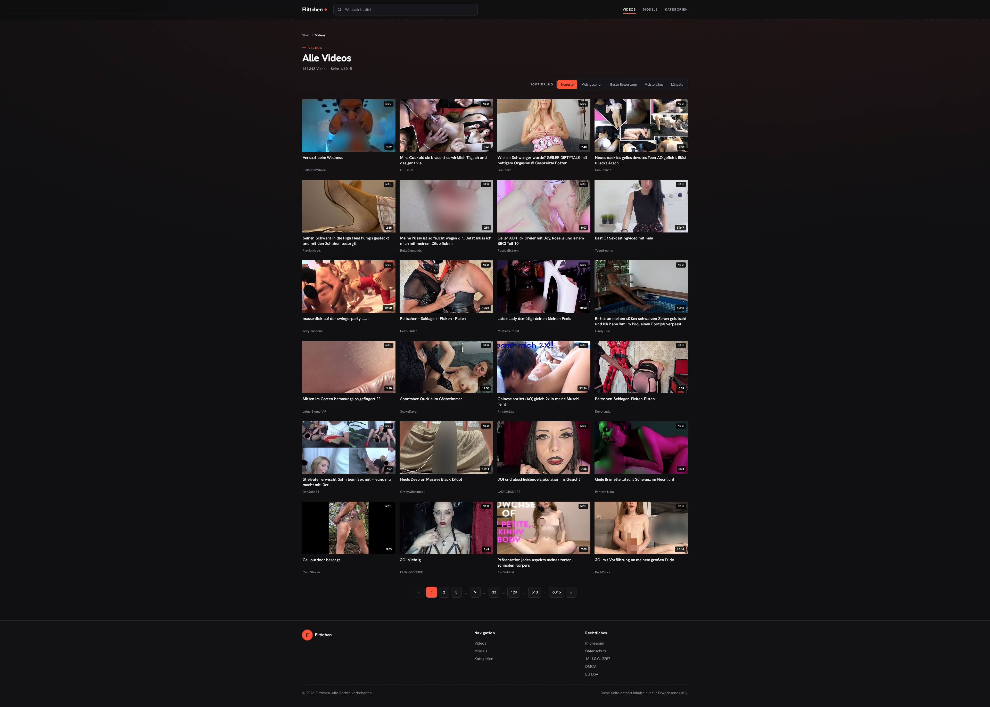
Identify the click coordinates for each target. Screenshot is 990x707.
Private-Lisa (506, 411)
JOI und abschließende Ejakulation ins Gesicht (539, 479)
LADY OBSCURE (509, 491)
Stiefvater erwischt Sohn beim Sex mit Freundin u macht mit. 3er (347, 482)
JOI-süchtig (410, 560)
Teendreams (604, 250)
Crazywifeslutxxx (412, 491)
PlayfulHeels (312, 250)
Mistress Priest (508, 331)
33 (494, 592)
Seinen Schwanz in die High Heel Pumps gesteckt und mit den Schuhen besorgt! (346, 240)
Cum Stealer (311, 572)
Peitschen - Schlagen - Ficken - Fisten (433, 318)
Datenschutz (595, 651)
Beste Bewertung (623, 84)
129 (514, 592)
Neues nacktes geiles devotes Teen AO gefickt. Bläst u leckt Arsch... (641, 160)
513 (535, 592)
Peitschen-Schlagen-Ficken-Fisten (625, 398)
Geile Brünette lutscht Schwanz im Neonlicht (634, 479)
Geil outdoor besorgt (321, 560)
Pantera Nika (604, 491)
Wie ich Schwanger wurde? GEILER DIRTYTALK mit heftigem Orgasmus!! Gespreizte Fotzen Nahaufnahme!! (542, 160)
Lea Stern (504, 170)
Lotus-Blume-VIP (314, 411)
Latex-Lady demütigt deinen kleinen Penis (534, 318)
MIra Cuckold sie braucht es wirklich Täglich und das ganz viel (443, 160)
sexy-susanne (313, 331)
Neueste (567, 84)
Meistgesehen (592, 84)
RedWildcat (506, 572)
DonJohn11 (603, 170)
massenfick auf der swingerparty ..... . (336, 318)
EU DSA (591, 674)
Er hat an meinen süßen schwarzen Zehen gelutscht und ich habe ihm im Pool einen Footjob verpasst (641, 321)
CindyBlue (602, 331)
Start (306, 35)
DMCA (591, 666)
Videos (629, 9)
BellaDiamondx (411, 250)
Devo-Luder (408, 331)
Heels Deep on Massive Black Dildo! (431, 479)
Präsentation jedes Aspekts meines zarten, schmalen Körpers (535, 562)
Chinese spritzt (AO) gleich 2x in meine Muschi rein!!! (538, 401)
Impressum (594, 643)
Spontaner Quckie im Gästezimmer (431, 398)
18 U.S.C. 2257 (597, 658)
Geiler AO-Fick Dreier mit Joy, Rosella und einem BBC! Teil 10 (541, 240)
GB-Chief (406, 170)
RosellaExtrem (508, 250)
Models (650, 9)
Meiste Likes (654, 84)
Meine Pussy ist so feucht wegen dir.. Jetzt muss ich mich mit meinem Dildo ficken (445, 240)
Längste (677, 84)
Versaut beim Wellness (322, 157)
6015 (556, 592)
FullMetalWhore (314, 170)
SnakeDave (408, 411)
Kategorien (676, 9)
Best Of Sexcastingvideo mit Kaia (624, 238)
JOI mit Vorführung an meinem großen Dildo (634, 560)
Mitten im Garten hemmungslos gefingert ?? (342, 398)
